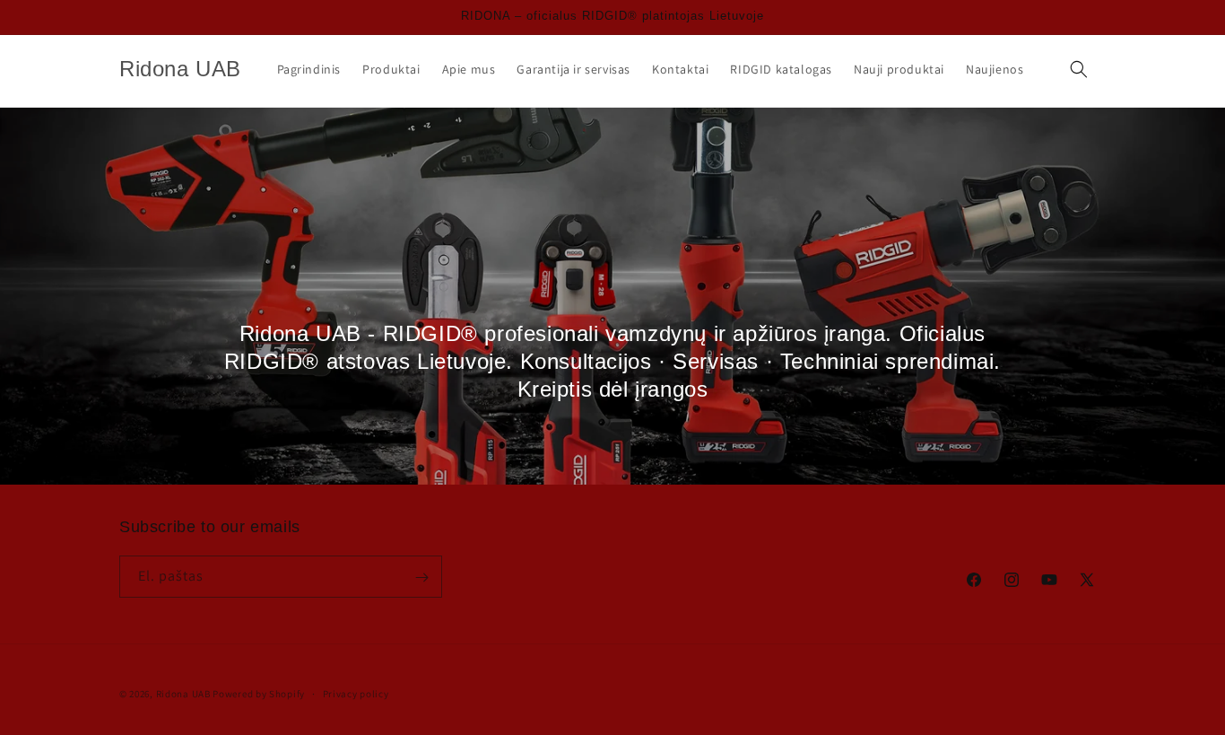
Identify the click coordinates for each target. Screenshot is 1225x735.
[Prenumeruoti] (421, 577)
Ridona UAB (183, 693)
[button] (1079, 69)
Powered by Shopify (259, 693)
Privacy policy (356, 693)
